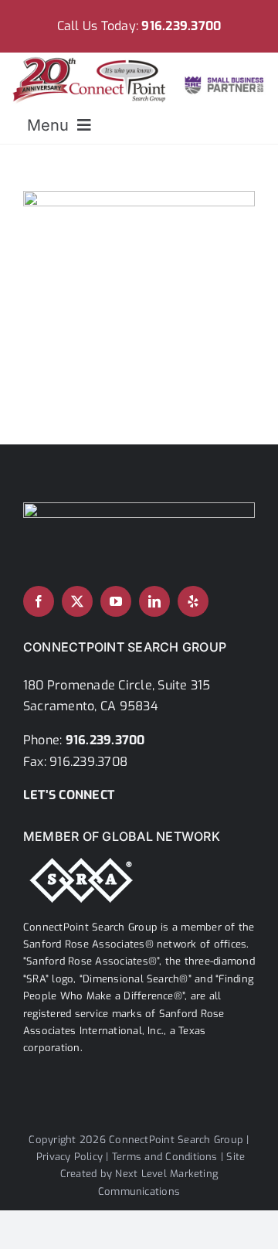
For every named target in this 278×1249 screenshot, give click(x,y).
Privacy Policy (69, 1156)
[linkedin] (154, 601)
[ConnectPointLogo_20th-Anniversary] (139, 58)
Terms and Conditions (165, 1156)
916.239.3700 (181, 26)
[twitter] (77, 601)
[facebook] (38, 601)
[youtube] (115, 601)
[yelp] (193, 601)
